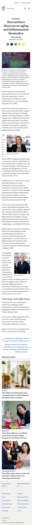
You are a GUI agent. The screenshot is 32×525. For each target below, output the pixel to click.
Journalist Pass (26, 3)
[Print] (23, 44)
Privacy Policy (4, 520)
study (12, 329)
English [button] (16, 3)
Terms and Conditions (5, 517)
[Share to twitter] (11, 44)
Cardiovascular (6, 500)
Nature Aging (15, 130)
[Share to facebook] (7, 44)
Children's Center (22, 507)
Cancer (4, 497)
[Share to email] (19, 44)
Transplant (5, 510)
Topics (19, 510)
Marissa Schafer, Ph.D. (10, 176)
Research (20, 493)
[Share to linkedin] (15, 44)
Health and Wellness (23, 500)
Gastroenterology (7, 504)
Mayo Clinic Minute (22, 497)
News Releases (6, 493)
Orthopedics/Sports (23, 504)
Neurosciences (6, 507)
